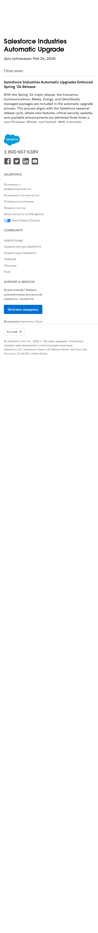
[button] (14, 332)
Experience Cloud (31, 321)
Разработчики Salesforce (20, 253)
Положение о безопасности (21, 195)
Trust (7, 272)
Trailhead (10, 259)
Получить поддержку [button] (23, 309)
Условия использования (19, 201)
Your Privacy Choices (26, 220)
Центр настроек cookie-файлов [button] (24, 214)
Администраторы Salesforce (22, 246)
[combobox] (14, 332)
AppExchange (13, 240)
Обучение (10, 265)
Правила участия (15, 208)
